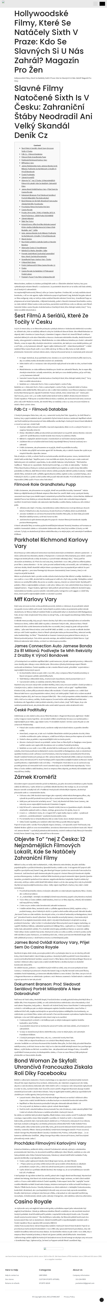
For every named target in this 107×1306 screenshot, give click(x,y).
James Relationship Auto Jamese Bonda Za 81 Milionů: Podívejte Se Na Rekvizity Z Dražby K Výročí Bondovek (39, 169)
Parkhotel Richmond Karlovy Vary (34, 160)
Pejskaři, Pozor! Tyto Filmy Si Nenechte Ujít (38, 277)
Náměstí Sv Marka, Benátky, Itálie (34, 250)
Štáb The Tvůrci (28, 221)
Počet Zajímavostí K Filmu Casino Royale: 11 (38, 265)
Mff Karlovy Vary (28, 163)
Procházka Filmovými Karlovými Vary (36, 207)
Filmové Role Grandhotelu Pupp (34, 157)
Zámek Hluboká (28, 218)
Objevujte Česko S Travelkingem (34, 247)
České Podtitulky (28, 174)
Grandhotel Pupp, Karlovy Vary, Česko (36, 259)
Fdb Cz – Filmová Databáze (32, 154)
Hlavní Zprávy (27, 239)
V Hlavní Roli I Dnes (29, 262)
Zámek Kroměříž (28, 177)
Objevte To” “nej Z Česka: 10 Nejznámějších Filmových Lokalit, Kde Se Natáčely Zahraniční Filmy (39, 183)
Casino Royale (27, 210)
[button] (95, 4)
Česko (24, 268)
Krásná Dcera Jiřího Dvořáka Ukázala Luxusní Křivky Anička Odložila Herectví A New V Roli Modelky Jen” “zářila (39, 227)
